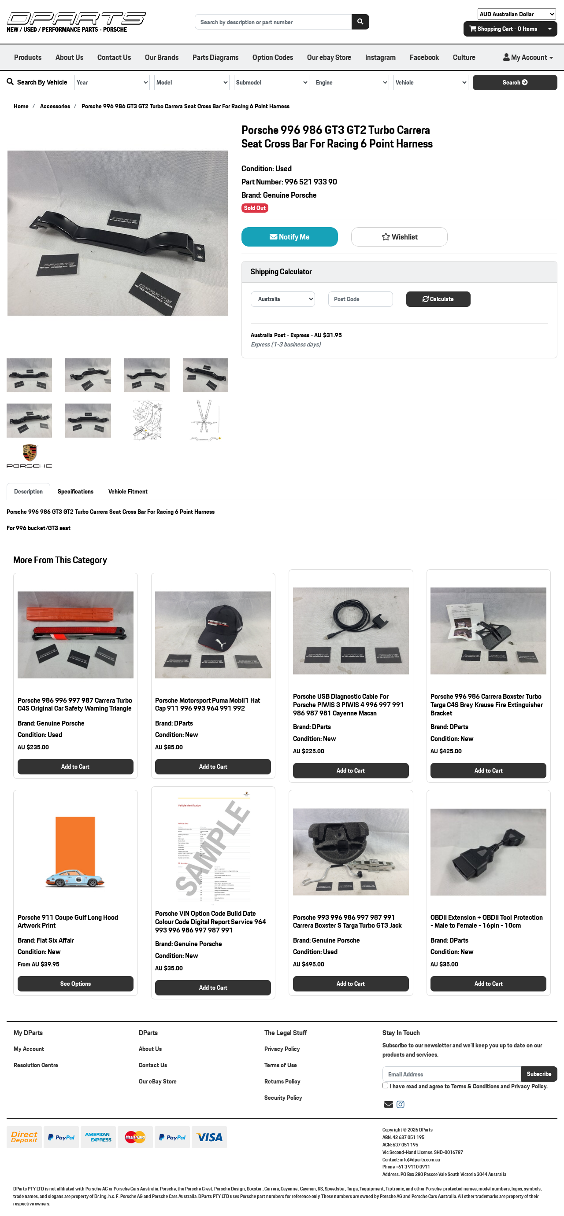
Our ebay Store (329, 57)
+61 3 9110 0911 (413, 1167)
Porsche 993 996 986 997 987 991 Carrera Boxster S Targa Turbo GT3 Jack (347, 921)
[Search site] (360, 21)
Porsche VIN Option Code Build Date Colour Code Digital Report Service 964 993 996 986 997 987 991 (210, 922)
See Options (75, 983)
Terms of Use (280, 1065)
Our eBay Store (158, 1081)
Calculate (441, 299)
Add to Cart (75, 766)
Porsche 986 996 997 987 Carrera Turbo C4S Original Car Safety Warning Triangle (75, 704)
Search (512, 82)
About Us (69, 57)
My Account (29, 1049)
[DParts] (76, 21)
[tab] (28, 491)
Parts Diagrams (215, 57)
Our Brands (161, 57)
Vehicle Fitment (128, 491)
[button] (528, 57)
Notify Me (294, 237)
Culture (464, 57)
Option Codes (272, 57)
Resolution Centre (36, 1065)
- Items (507, 28)
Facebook (424, 57)
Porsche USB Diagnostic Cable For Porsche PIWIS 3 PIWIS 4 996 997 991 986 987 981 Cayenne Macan (348, 705)
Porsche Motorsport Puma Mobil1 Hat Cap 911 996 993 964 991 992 (207, 704)
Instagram (380, 57)
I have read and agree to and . (468, 1086)
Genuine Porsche (290, 194)
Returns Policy (282, 1081)
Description (28, 491)
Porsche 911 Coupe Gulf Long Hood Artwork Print (68, 921)
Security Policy (283, 1097)
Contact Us (114, 57)
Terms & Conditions (475, 1086)
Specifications (75, 491)
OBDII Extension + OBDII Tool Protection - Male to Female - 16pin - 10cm (486, 921)
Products (27, 57)
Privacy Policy (282, 1049)
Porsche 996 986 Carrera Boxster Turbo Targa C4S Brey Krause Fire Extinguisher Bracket (486, 705)
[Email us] (388, 1105)
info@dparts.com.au (420, 1160)
